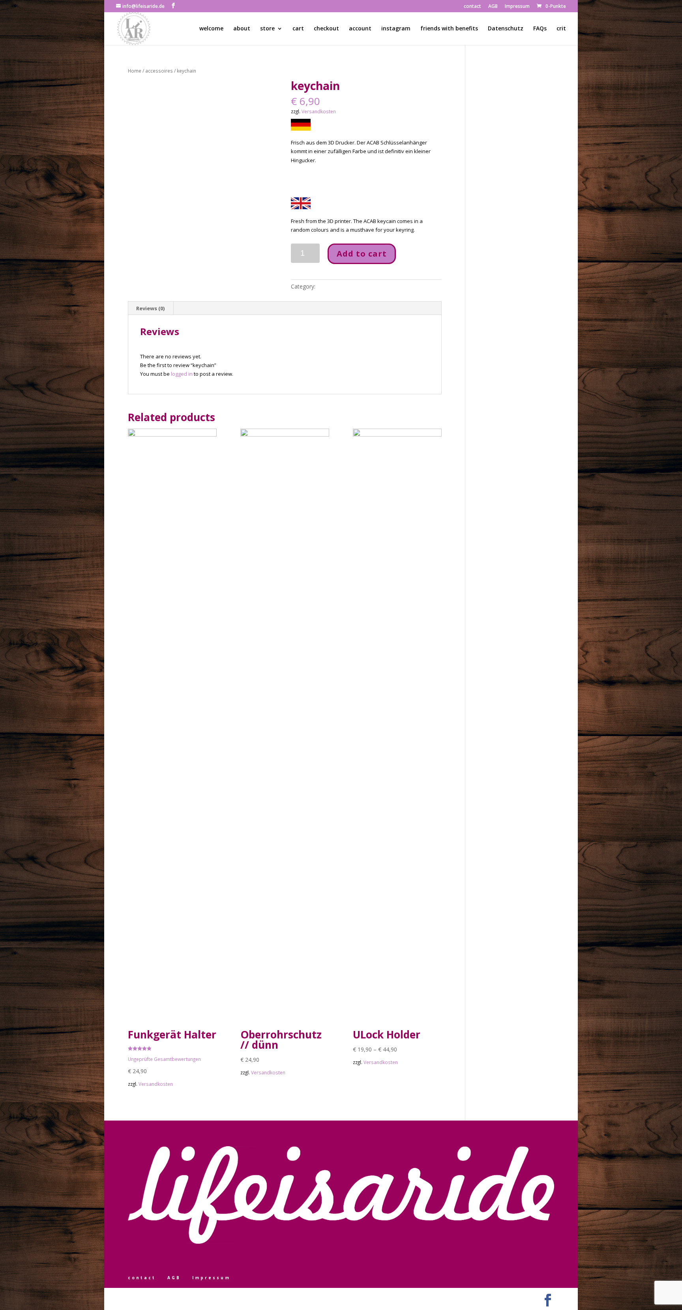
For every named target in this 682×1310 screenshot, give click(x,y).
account (360, 29)
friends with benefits (449, 29)
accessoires (159, 70)
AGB (493, 6)
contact (472, 6)
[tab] (150, 308)
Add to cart (362, 253)
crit (561, 29)
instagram (395, 29)
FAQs (540, 29)
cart (298, 29)
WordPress (214, 1298)
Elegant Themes (164, 1298)
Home (134, 70)
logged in (182, 373)
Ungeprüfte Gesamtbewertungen (164, 1059)
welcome (211, 29)
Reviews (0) (150, 308)
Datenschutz (505, 29)
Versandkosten (319, 111)
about (241, 29)
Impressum (517, 6)
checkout (326, 29)
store (267, 29)
